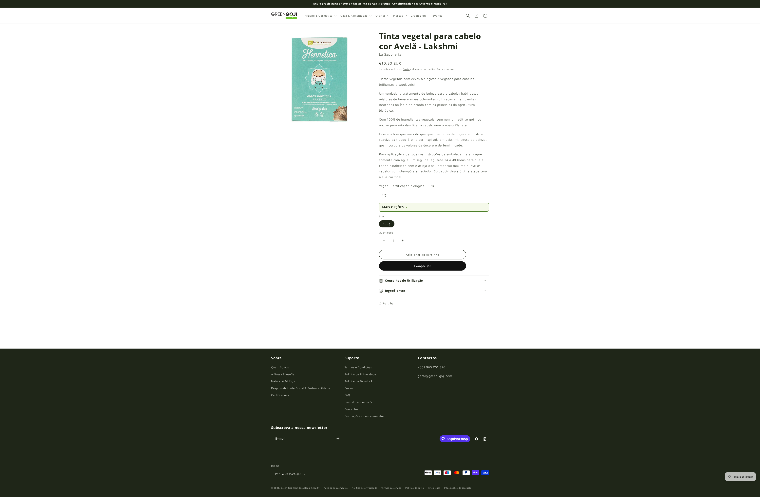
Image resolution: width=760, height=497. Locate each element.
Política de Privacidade (360, 374)
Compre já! (422, 266)
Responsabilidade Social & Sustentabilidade (300, 388)
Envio (406, 68)
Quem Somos (280, 367)
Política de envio (414, 488)
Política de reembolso (336, 488)
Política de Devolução (359, 381)
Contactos (351, 409)
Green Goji (287, 488)
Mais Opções (395, 207)
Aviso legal (434, 488)
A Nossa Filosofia (282, 374)
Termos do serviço (391, 488)
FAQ (347, 395)
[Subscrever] (337, 438)
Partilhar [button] (389, 303)
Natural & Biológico (284, 381)
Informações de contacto (457, 488)
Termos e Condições (358, 367)
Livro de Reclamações (359, 402)
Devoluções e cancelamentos (364, 416)
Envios (349, 388)
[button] (320, 15)
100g (386, 223)
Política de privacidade (364, 488)
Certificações (280, 395)
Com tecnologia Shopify (306, 488)
